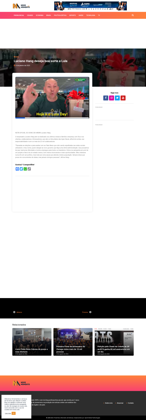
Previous (9, 344)
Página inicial (19, 15)
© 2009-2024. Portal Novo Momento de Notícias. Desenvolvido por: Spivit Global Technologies (73, 418)
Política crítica (60, 15)
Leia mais (8, 413)
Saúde (81, 15)
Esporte (72, 15)
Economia (39, 15)
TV (99, 15)
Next (137, 344)
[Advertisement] (73, 34)
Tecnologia (90, 15)
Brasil (48, 15)
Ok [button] (13, 413)
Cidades (30, 15)
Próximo (85, 312)
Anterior (19, 312)
